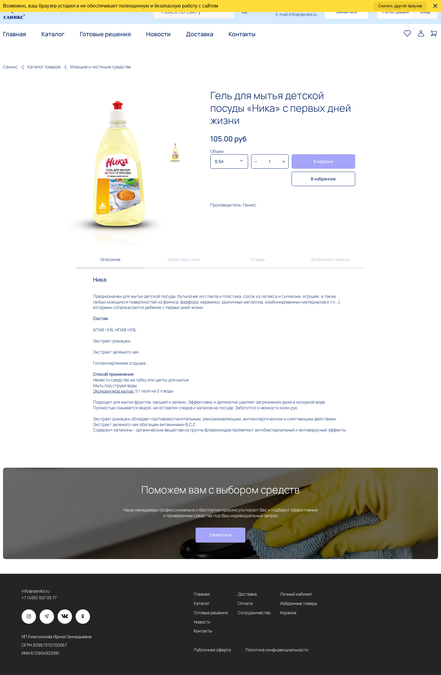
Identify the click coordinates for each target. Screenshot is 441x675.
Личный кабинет (296, 594)
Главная (14, 34)
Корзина (288, 612)
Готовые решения (105, 34)
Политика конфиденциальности (276, 649)
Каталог (52, 34)
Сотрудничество (254, 612)
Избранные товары (298, 603)
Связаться (220, 534)
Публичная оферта (212, 649)
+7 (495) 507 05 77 (39, 597)
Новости (158, 34)
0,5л (219, 161)
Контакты (242, 34)
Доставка (199, 34)
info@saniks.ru (303, 14)
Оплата (245, 603)
